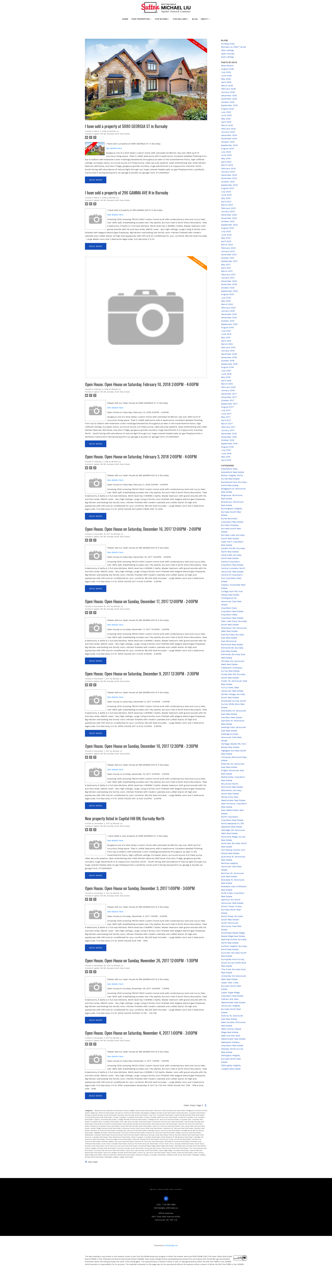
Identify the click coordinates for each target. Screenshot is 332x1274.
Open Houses (227, 53)
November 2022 (229, 218)
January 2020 (228, 311)
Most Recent (227, 65)
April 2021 (226, 268)
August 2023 (227, 188)
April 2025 (226, 122)
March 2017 (227, 423)
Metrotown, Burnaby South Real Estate (154, 1135)
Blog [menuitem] (195, 19)
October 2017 (227, 400)
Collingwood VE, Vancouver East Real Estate (163, 1119)
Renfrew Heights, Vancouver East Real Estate (118, 1141)
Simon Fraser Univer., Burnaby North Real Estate (176, 1144)
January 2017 (228, 430)
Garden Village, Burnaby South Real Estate (106, 1128)
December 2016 (229, 433)
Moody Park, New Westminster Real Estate (184, 1135)
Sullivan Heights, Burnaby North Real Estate (100, 1148)
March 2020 (227, 304)
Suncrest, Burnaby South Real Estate (130, 1148)
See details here (114, 148)
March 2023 (227, 205)
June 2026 (226, 75)
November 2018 (229, 357)
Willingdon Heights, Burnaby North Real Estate (231, 1058)
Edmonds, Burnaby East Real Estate (165, 1124)
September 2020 (229, 291)
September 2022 (229, 225)
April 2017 (226, 420)
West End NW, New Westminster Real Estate (119, 1155)
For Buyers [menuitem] (161, 19)
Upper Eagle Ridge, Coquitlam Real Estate (174, 1150)
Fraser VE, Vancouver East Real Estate (166, 1126)
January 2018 (227, 390)
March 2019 (227, 344)
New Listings (227, 50)
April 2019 (226, 341)
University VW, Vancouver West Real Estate (109, 1150)
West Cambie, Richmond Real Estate (180, 1153)
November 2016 (229, 437)
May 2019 (225, 337)
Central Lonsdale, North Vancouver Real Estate (161, 1117)
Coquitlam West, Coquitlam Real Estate (105, 1122)
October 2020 (228, 287)
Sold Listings (227, 57)
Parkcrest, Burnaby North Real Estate (146, 1139)
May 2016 (225, 456)
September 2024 (229, 145)
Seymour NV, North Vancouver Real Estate (143, 1144)
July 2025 (226, 112)
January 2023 (228, 211)
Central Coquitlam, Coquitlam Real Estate (128, 1117)
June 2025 (226, 115)
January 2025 (228, 132)
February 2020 (228, 307)
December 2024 (229, 135)
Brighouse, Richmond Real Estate (103, 1113)
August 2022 (227, 228)
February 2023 (228, 208)
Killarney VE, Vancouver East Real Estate (160, 1133)
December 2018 (229, 354)
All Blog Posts (228, 43)
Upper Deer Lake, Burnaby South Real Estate (142, 1150)
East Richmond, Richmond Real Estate (108, 1124)
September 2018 (229, 364)
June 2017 (226, 413)
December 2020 (229, 281)
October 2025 (227, 102)
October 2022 (227, 221)
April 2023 (226, 201)
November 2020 (229, 284)
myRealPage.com (171, 1245)
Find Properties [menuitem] (140, 19)
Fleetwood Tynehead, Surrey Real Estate (105, 1126)
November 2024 (229, 138)
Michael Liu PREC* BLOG (233, 47)
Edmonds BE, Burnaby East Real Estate (137, 1124)
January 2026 (228, 92)
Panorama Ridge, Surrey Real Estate (119, 1139)
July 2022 (226, 231)
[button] (166, 1198)
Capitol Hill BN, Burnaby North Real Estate (112, 134)
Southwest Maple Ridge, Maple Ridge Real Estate (156, 1146)
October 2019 (227, 321)
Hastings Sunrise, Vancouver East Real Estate (164, 1130)
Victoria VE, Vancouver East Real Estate (152, 1153)
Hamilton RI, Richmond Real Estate (103, 1130)
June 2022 (226, 235)
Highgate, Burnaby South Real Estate (107, 1133)
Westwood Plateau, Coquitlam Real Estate (151, 1155)
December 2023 (229, 175)
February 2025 (228, 128)
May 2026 (226, 79)
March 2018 (227, 384)
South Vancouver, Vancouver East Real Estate (121, 1146)
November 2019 (229, 317)
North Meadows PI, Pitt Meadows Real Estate (177, 1137)
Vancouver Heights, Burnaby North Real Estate (120, 1153)
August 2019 (227, 327)
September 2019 (229, 324)
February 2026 (228, 89)
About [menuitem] (204, 19)
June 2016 (226, 453)
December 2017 (229, 394)
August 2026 (227, 69)
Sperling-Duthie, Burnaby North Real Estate (190, 1146)
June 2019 (226, 334)
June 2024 (226, 155)
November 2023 (229, 178)
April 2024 (226, 162)
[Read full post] (146, 81)
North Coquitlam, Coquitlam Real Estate (146, 1137)
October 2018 (227, 360)
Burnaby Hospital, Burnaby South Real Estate (101, 1115)
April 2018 (226, 380)
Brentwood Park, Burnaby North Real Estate (170, 1110)
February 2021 (228, 274)
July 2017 (226, 410)
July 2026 (226, 72)
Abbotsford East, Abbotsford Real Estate (108, 1110)
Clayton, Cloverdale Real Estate (105, 1119)
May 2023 (226, 198)
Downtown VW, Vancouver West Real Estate (168, 1122)
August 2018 (227, 367)
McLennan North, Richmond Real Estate (125, 1135)
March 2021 (227, 271)
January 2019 (227, 350)
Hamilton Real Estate (231, 717)
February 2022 (228, 248)
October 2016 (227, 440)
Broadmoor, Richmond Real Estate (128, 1113)
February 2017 (228, 427)
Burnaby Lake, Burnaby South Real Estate (133, 1115)
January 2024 (228, 171)
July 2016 (226, 450)
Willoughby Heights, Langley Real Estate (119, 1157)
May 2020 (226, 301)
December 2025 (229, 95)
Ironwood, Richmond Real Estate (133, 1133)
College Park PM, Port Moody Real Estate (132, 1119)
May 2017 (225, 417)
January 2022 (228, 251)
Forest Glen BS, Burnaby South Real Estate (136, 1126)
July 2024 (226, 152)
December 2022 (229, 215)
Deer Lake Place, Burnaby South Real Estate (136, 1122)
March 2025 (227, 125)
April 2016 (226, 460)
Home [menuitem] (125, 19)
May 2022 (226, 238)
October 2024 (228, 142)
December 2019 (229, 314)
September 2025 (229, 105)
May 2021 (225, 264)
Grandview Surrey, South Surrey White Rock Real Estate (142, 1128)
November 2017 (229, 397)
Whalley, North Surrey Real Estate (179, 1155)
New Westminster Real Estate (120, 1137)
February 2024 (228, 168)
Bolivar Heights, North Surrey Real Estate (139, 1110)
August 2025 (227, 108)
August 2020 (227, 294)
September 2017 (229, 404)
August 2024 (227, 148)
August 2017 (227, 407)
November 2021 (229, 254)
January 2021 (227, 278)
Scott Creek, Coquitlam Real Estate (114, 1144)
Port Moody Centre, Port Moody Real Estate (175, 1139)
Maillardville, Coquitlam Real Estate (97, 1135)
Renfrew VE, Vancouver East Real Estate (149, 1141)
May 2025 (226, 118)
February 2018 (228, 387)
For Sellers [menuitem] (180, 19)
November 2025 (229, 99)
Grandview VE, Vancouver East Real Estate (178, 1128)
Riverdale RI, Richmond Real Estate (177, 1141)
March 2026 (227, 85)
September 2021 (229, 261)
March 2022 (227, 244)
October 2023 (227, 181)
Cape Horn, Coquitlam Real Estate (161, 1115)
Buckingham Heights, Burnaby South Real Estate (158, 1113)
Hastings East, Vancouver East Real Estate (132, 1130)
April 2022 (226, 241)
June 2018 (226, 374)
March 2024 (227, 165)
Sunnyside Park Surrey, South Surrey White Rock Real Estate (167, 1148)
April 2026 (226, 82)
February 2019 (228, 347)
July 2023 (226, 191)
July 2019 (226, 331)
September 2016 (229, 443)
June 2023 (226, 195)
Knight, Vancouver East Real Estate (188, 1133)
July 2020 (226, 297)
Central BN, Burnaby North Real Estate (98, 1117)
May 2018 (225, 377)
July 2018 (226, 370)
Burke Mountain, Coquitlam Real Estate (191, 1113)
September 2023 (229, 185)
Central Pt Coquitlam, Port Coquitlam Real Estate (232, 578)
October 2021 (227, 258)
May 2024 (226, 158)
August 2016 (227, 447)
